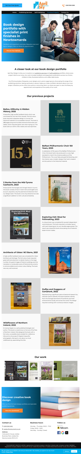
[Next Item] (75, 370)
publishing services (41, 73)
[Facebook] (58, 432)
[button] (12, 5)
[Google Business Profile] (62, 432)
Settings (67, 451)
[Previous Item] (7, 370)
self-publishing (54, 73)
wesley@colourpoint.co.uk (12, 429)
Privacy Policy (9, 452)
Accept (74, 451)
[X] (66, 432)
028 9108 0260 (70, 5)
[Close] (79, 451)
